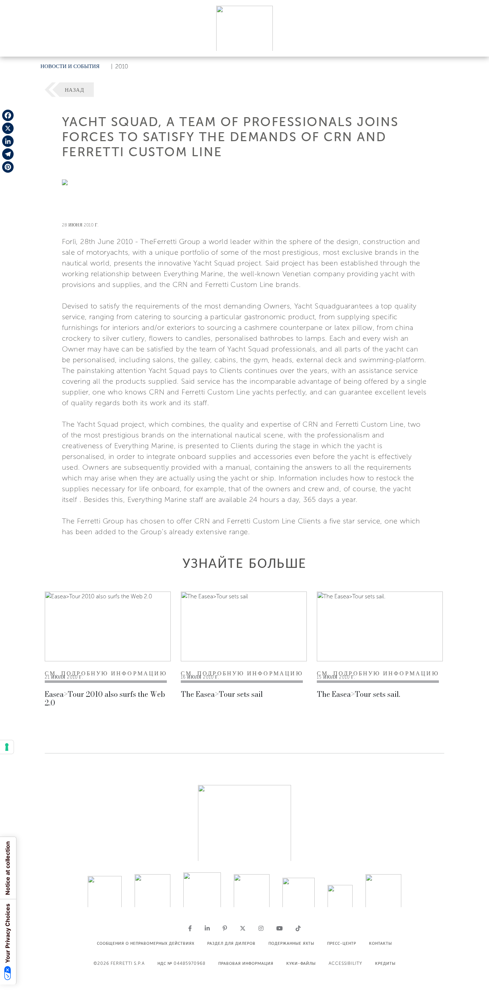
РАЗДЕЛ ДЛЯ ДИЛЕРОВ (231, 943)
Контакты (380, 943)
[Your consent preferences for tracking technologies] (7, 747)
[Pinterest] (7, 167)
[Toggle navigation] (475, 44)
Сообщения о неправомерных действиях (145, 943)
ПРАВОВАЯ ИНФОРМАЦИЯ (245, 963)
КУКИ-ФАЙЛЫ (301, 963)
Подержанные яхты (291, 943)
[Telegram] (7, 154)
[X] (7, 128)
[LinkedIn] (7, 141)
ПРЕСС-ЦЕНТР (341, 943)
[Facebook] (7, 115)
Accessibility (345, 963)
